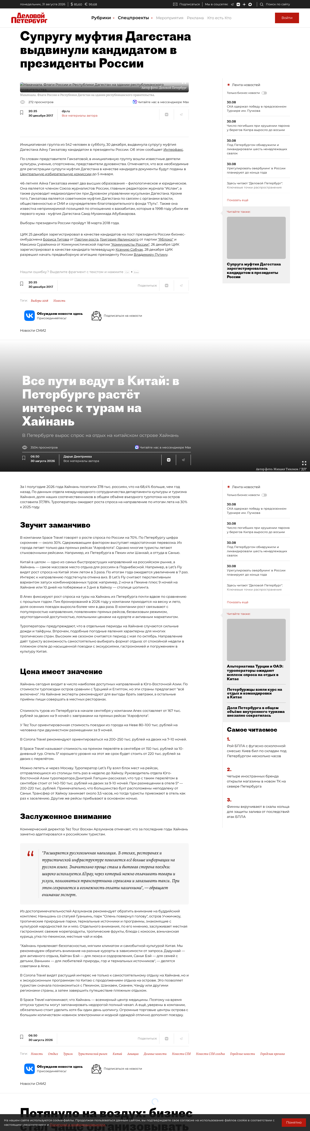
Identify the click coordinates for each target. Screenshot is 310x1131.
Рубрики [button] (101, 17)
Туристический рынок (92, 1054)
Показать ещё (237, 200)
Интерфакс (173, 150)
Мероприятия (169, 18)
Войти (287, 18)
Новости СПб (181, 1054)
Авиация (133, 1054)
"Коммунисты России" (130, 244)
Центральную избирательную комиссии (56, 174)
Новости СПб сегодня (210, 1054)
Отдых (53, 1054)
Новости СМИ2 (33, 331)
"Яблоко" (165, 239)
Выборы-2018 (39, 300)
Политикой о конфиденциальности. (78, 1125)
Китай (117, 1054)
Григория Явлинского (119, 239)
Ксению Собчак (129, 250)
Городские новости (242, 1054)
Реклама (195, 18)
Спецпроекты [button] (134, 17)
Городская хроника (272, 1054)
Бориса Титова (56, 239)
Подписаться (189, 4)
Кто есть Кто (219, 18)
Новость (59, 300)
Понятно (294, 1122)
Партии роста (86, 239)
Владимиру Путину (150, 255)
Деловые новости (155, 1054)
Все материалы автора (79, 115)
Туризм (68, 1054)
